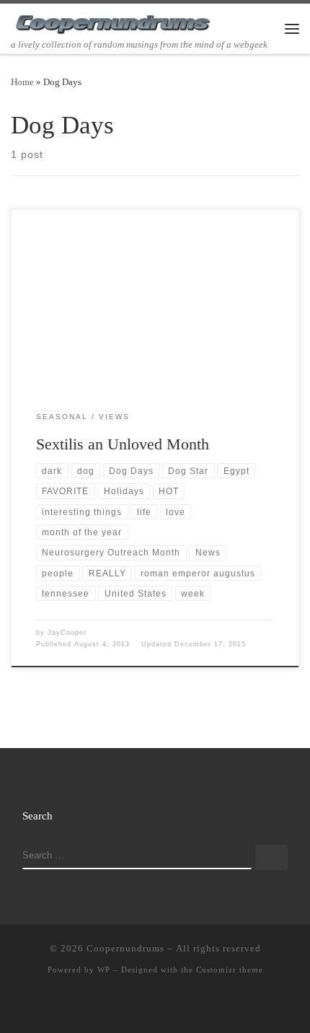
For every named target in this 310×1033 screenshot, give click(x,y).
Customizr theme (229, 969)
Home (22, 81)
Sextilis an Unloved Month (122, 444)
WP (103, 969)
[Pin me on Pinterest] (196, 1006)
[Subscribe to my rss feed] (113, 1006)
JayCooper (67, 632)
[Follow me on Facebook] (155, 1006)
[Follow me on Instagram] (176, 1006)
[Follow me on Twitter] (134, 1006)
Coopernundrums (125, 948)
